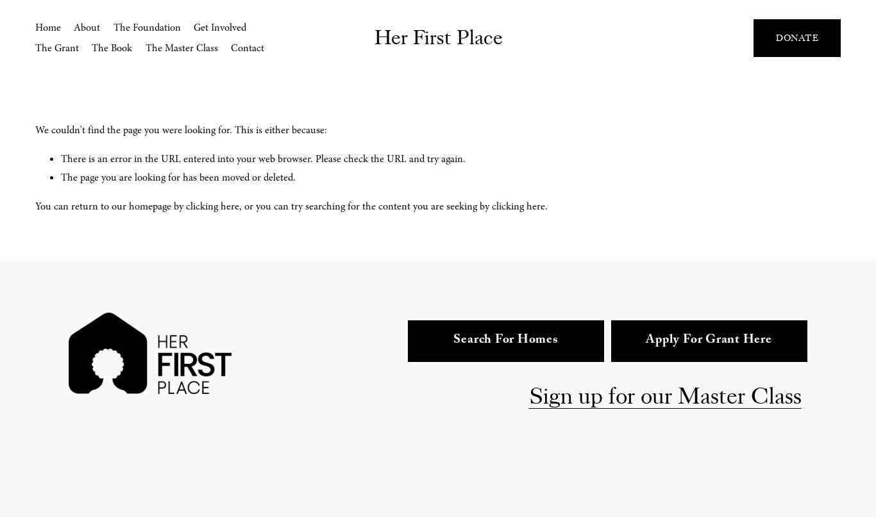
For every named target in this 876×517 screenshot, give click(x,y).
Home (48, 28)
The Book (112, 48)
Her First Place (439, 38)
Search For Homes (505, 341)
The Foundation (147, 28)
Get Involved (220, 28)
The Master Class (182, 48)
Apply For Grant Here (708, 341)
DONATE (797, 38)
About (87, 28)
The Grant (57, 48)
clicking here (212, 206)
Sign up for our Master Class (665, 396)
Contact (247, 48)
